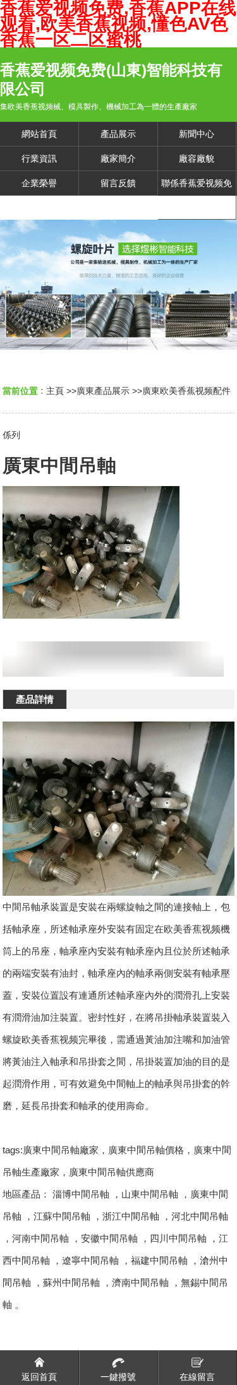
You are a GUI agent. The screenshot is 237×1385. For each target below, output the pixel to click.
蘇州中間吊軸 (71, 1282)
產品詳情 (35, 699)
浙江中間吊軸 (130, 1216)
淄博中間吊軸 (80, 1194)
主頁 (55, 391)
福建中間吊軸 (159, 1260)
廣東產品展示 (103, 391)
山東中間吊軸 (149, 1194)
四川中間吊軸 (178, 1238)
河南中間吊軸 (40, 1238)
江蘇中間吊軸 (61, 1216)
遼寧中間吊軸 (90, 1260)
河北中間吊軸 (199, 1216)
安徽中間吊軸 (109, 1238)
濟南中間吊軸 (140, 1282)
